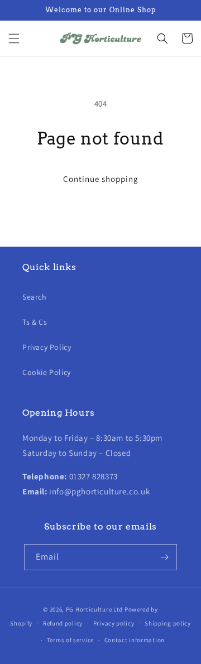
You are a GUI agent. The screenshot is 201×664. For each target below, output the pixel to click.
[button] (14, 38)
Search (34, 297)
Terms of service (70, 640)
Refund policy (63, 623)
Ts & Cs (34, 322)
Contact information (134, 640)
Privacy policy (114, 623)
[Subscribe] (164, 557)
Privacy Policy (46, 347)
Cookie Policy (46, 372)
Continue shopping (100, 179)
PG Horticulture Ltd (94, 609)
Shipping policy (168, 623)
